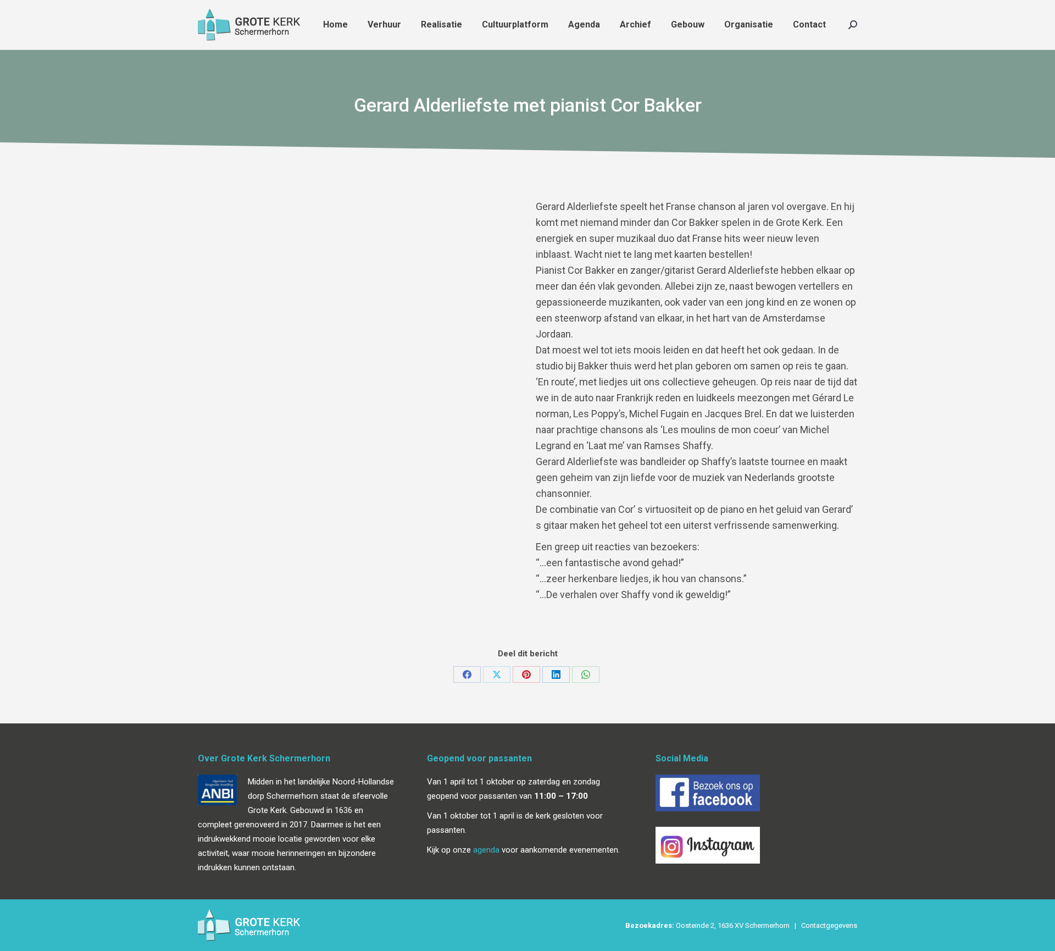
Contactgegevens (829, 925)
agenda (486, 850)
